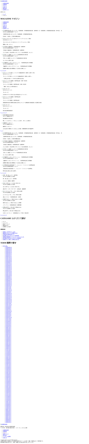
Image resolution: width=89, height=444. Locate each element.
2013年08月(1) (8, 381)
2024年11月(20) (8, 274)
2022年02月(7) (8, 316)
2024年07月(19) (8, 279)
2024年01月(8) (8, 286)
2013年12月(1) (8, 378)
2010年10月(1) (8, 402)
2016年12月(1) (8, 357)
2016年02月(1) (8, 363)
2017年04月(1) (8, 354)
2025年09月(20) (8, 261)
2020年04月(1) (8, 332)
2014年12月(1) (8, 372)
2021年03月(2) (8, 325)
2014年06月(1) (8, 374)
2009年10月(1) (8, 410)
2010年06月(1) (8, 405)
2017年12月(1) (8, 349)
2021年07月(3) (8, 322)
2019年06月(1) (8, 339)
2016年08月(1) (8, 359)
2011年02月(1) (8, 400)
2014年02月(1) (8, 377)
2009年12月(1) (8, 409)
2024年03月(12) (8, 284)
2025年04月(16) (8, 267)
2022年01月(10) (8, 317)
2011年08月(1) (8, 396)
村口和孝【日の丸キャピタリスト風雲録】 (12, 238)
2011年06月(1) (8, 397)
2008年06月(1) (8, 420)
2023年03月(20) (8, 299)
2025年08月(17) (8, 262)
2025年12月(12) (8, 257)
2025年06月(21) (8, 265)
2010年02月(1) (8, 408)
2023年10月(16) (8, 290)
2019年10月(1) (8, 336)
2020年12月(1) (8, 327)
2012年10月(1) (8, 387)
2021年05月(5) (8, 323)
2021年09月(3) (8, 321)
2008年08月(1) (8, 419)
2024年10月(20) (8, 275)
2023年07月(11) (8, 294)
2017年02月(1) (8, 355)
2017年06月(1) (8, 353)
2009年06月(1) (8, 413)
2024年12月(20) (8, 272)
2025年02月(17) (8, 270)
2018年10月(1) (8, 344)
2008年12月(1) (8, 416)
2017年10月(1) (8, 350)
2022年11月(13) (8, 304)
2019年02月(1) (8, 341)
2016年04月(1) (8, 362)
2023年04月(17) (8, 298)
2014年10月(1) (8, 373)
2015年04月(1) (8, 369)
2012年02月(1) (8, 392)
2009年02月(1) (8, 415)
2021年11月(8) (8, 320)
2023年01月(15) (8, 302)
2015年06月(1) (8, 368)
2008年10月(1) (8, 418)
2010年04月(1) (8, 406)
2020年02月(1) (8, 334)
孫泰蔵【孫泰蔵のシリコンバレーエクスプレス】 (13, 236)
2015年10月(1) (8, 365)
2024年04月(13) (8, 283)
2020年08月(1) (8, 330)
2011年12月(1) (8, 394)
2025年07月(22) (8, 263)
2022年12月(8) (8, 303)
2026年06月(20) (8, 249)
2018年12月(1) (8, 342)
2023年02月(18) (8, 300)
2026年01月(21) (8, 256)
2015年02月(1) (8, 371)
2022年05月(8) (8, 312)
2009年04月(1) (8, 414)
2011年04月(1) (8, 399)
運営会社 (5, 8)
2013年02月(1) (8, 385)
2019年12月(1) (8, 335)
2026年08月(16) (8, 247)
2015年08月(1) (8, 367)
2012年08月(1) (8, 388)
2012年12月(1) (8, 386)
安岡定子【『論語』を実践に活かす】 (11, 239)
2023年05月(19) (8, 297)
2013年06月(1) (8, 382)
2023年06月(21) (8, 295)
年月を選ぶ (5, 246)
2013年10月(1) (8, 379)
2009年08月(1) (8, 411)
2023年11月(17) (8, 289)
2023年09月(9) (8, 291)
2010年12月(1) (8, 401)
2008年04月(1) (8, 422)
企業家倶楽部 (6, 3)
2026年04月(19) (8, 252)
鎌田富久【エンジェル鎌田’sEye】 (10, 233)
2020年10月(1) (8, 328)
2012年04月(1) (8, 391)
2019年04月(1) (8, 340)
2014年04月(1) (8, 376)
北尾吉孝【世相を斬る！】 (9, 234)
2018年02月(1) (8, 348)
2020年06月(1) (8, 331)
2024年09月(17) (8, 276)
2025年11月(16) (8, 258)
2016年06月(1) (8, 360)
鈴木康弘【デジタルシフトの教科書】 (11, 235)
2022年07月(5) (8, 309)
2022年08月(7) (8, 308)
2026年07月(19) (8, 248)
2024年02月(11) (8, 285)
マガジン (5, 5)
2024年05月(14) (8, 281)
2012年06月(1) (8, 390)
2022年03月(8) (8, 314)
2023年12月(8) (8, 288)
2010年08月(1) (8, 404)
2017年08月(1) (8, 351)
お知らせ (5, 7)
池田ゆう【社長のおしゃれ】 (9, 231)
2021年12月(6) (8, 318)
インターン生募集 (7, 436)
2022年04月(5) (8, 313)
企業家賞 (5, 4)
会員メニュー (6, 433)
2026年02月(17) (8, 254)
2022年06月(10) (8, 311)
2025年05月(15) (8, 266)
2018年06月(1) (8, 346)
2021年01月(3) (8, 326)
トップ (4, 14)
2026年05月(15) (8, 251)
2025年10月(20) (8, 260)
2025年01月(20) (8, 271)
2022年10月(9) (8, 306)
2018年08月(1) (8, 345)
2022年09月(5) (8, 307)
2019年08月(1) (8, 337)
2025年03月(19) (8, 269)
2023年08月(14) (8, 293)
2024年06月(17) (8, 280)
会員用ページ (6, 9)
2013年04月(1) (8, 383)
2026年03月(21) (8, 253)
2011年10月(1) (8, 395)
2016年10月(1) (8, 358)
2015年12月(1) (8, 364)
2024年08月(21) (8, 277)
